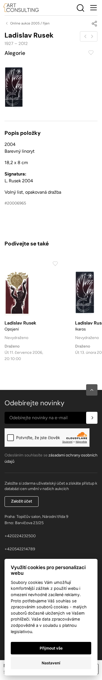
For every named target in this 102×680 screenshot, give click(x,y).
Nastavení (51, 663)
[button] (91, 390)
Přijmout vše (51, 648)
